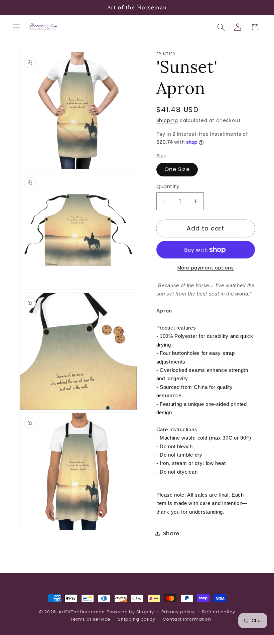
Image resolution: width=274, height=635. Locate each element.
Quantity (167, 186)
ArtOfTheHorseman (81, 612)
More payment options (205, 268)
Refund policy (218, 612)
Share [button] (171, 533)
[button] (16, 27)
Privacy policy (177, 612)
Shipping (167, 120)
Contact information (187, 619)
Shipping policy (136, 619)
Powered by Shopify (130, 612)
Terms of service (90, 619)
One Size (177, 169)
